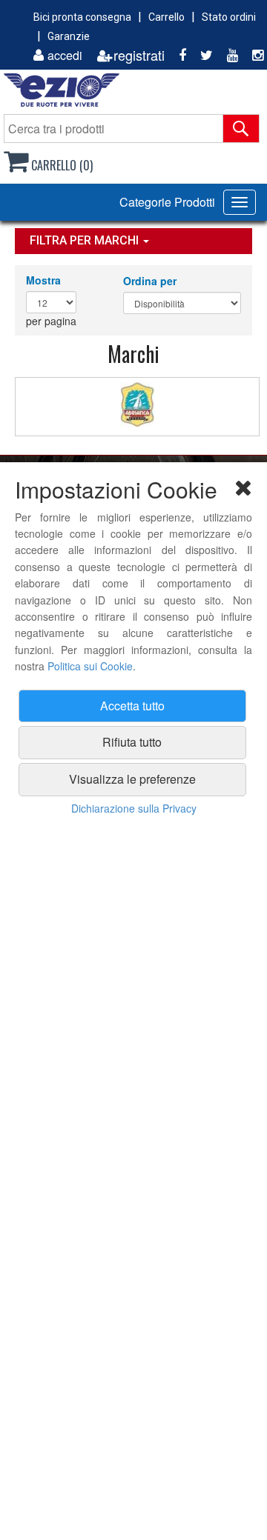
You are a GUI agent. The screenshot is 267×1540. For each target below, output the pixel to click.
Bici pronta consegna (82, 17)
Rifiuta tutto (132, 741)
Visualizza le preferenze (132, 778)
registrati (139, 55)
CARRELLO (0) (60, 165)
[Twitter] (201, 55)
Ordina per (150, 280)
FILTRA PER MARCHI (86, 240)
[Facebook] (177, 55)
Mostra (43, 280)
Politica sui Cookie (90, 666)
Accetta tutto (132, 705)
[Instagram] (252, 55)
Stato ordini (229, 17)
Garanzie (68, 36)
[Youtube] (227, 55)
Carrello (166, 17)
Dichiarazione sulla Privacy (134, 808)
